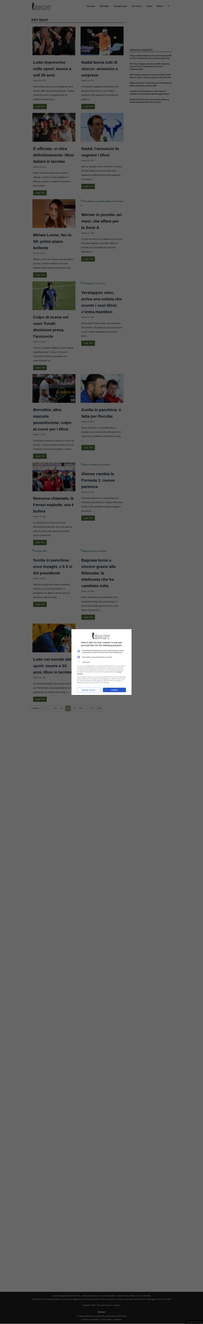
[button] (101, 662)
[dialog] (101, 662)
